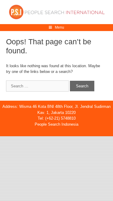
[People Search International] (56, 11)
